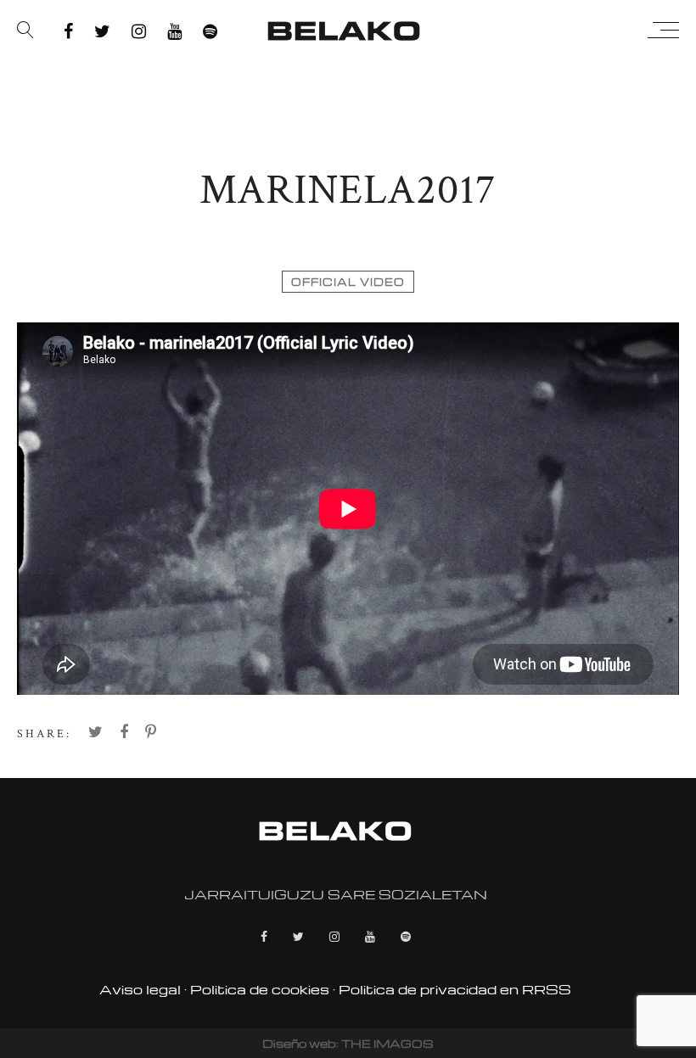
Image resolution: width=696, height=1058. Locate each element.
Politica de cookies (259, 989)
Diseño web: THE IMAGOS (348, 1043)
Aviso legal (140, 989)
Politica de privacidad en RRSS (455, 989)
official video (348, 281)
